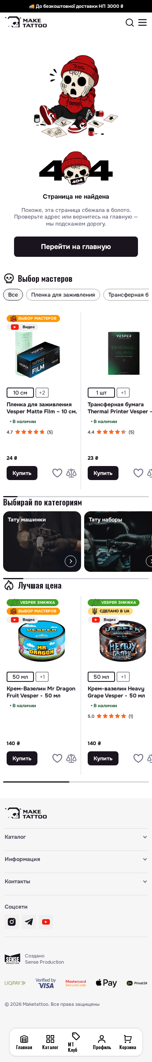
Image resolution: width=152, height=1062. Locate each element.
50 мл (20, 676)
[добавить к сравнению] (71, 473)
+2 (42, 392)
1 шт (101, 392)
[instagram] (11, 922)
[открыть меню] (142, 22)
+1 (123, 392)
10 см (20, 392)
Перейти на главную (76, 246)
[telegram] (29, 922)
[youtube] (46, 922)
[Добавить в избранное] (57, 473)
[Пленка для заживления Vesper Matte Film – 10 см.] (42, 353)
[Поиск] (129, 22)
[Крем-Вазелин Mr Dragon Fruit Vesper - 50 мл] (42, 637)
